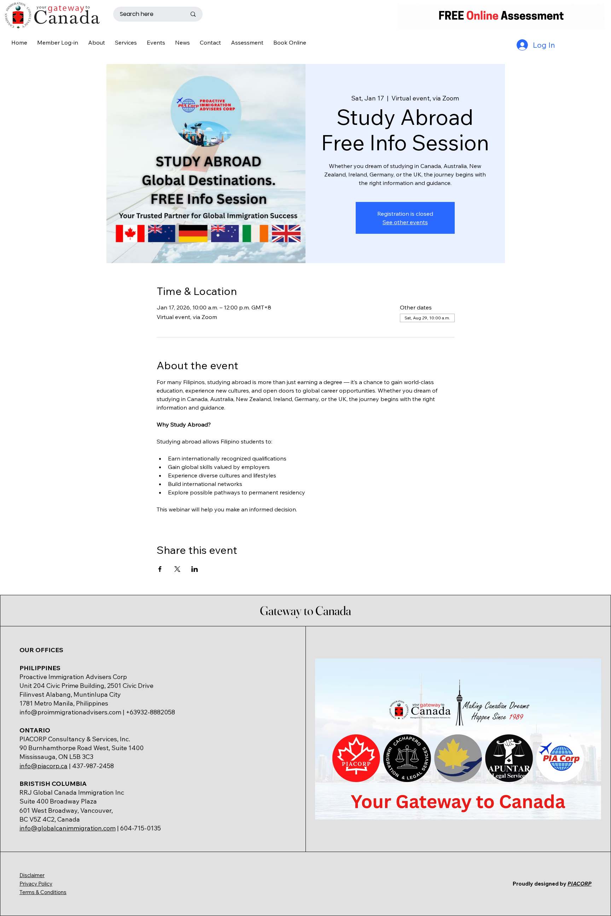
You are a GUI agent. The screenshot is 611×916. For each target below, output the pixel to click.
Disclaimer (32, 875)
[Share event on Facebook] (160, 569)
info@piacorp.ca (43, 766)
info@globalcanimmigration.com (67, 828)
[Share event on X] (177, 569)
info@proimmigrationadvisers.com (70, 712)
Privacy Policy (35, 883)
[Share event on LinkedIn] (194, 569)
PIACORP (580, 883)
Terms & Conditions (42, 892)
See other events (405, 222)
